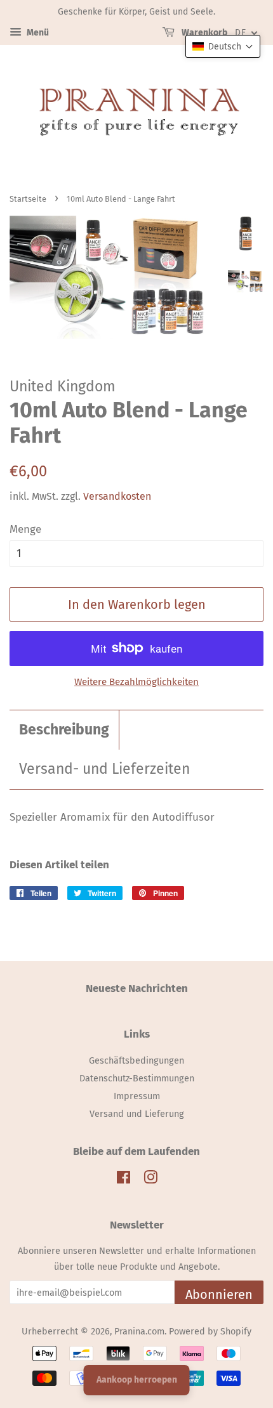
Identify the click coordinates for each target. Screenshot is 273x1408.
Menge (25, 529)
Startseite (28, 199)
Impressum (137, 1096)
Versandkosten (117, 496)
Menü (37, 32)
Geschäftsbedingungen (136, 1060)
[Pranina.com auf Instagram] (150, 1179)
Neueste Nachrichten (137, 988)
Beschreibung (64, 729)
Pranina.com (139, 1331)
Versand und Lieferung (137, 1113)
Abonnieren (219, 1294)
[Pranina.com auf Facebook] (123, 1179)
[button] (223, 46)
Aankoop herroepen (137, 1379)
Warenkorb (203, 32)
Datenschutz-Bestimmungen (136, 1078)
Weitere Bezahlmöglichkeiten (136, 682)
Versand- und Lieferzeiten (104, 769)
